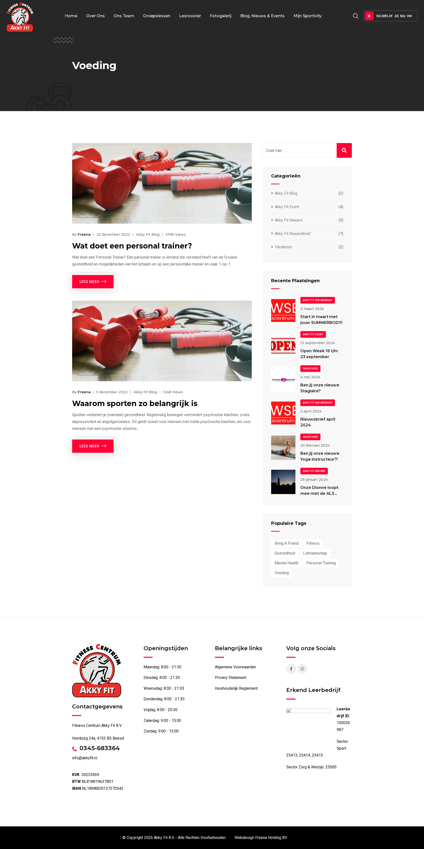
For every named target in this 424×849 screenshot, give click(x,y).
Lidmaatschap (315, 553)
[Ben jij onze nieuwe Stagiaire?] (283, 379)
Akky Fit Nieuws (289, 220)
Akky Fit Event (287, 207)
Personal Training (321, 563)
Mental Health (286, 563)
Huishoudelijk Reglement (236, 688)
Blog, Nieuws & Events (262, 16)
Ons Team (124, 16)
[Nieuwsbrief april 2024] (283, 413)
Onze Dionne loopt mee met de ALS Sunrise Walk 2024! (319, 493)
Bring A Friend (287, 543)
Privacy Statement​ (230, 677)
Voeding (282, 573)
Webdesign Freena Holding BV (261, 837)
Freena (84, 234)
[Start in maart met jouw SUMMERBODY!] (283, 311)
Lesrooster (190, 16)
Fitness (312, 543)
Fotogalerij (220, 16)
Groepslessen (156, 16)
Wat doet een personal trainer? (132, 245)
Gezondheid (285, 553)
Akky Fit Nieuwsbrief (293, 233)
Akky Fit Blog (147, 234)
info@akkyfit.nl (84, 758)
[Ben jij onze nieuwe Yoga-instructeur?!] (283, 448)
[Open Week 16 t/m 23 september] (283, 345)
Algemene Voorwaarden (235, 667)
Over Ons (95, 16)
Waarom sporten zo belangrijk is (135, 403)
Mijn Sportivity (307, 16)
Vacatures (283, 247)
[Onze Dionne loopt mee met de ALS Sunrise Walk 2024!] (283, 482)
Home (71, 16)
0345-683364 (100, 748)
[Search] (355, 16)
